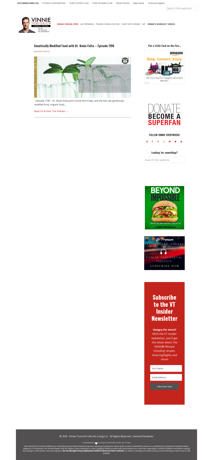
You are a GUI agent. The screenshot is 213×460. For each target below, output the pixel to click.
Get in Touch (126, 443)
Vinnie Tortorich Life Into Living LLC (88, 436)
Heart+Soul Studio (114, 443)
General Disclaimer (142, 436)
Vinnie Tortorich (36, 24)
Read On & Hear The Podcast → (51, 111)
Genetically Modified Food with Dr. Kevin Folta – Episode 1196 (74, 45)
